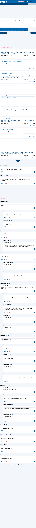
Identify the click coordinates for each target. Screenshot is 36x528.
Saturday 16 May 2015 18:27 (7, 242)
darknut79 (6, 304)
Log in (35, 1)
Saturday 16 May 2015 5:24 (7, 317)
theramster (3, 175)
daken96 (5, 354)
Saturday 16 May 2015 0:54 (7, 347)
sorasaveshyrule (7, 404)
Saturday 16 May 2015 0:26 (4, 255)
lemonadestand (7, 414)
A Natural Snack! (4, 95)
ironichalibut (6, 220)
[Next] (24, 464)
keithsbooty (3, 335)
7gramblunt (6, 325)
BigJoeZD (6, 240)
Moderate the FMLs (28, 1)
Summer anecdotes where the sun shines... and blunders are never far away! (14, 30)
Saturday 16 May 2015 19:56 (7, 327)
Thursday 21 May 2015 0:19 (7, 376)
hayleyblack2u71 (7, 262)
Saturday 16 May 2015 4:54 (7, 366)
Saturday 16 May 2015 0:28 (7, 264)
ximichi (5, 315)
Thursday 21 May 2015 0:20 (7, 416)
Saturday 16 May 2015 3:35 (7, 406)
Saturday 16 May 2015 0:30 (7, 296)
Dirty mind (3, 72)
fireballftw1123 (6, 364)
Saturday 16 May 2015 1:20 (7, 274)
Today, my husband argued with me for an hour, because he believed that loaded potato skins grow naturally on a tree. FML (17, 99)
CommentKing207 (4, 434)
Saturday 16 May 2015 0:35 (7, 213)
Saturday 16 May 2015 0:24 (4, 233)
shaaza (2, 424)
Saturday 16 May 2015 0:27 (4, 285)
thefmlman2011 (3, 385)
